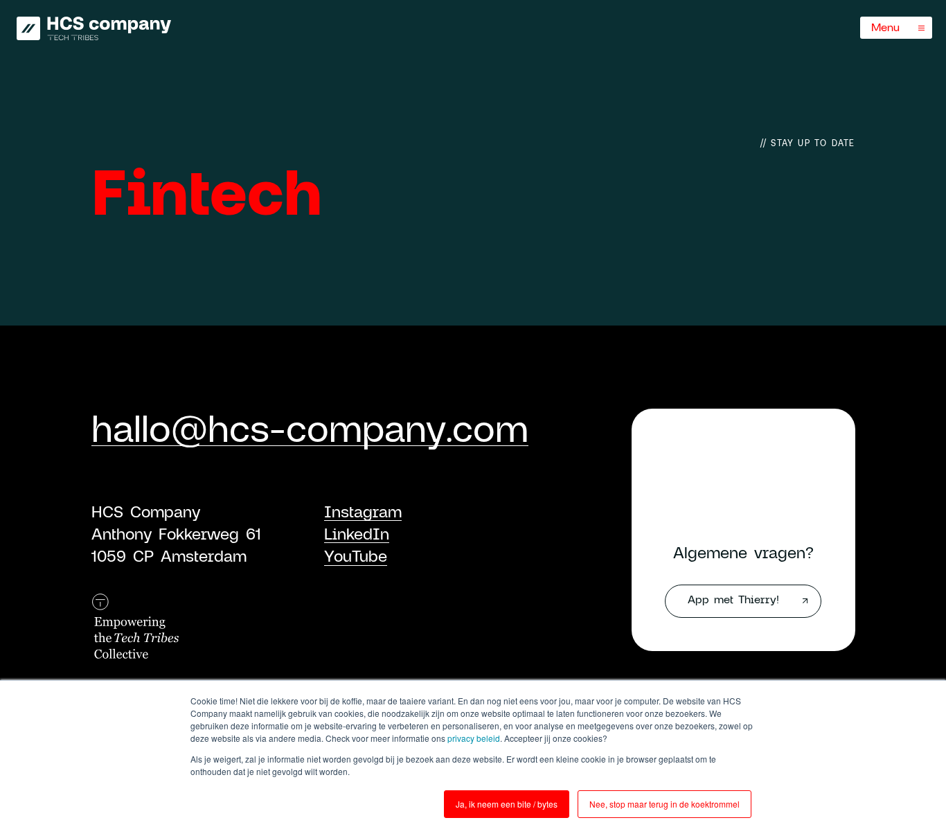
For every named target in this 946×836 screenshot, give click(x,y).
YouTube (355, 555)
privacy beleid (473, 738)
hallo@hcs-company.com (309, 427)
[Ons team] (94, 28)
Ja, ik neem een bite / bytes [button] (506, 804)
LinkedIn (356, 533)
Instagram (363, 511)
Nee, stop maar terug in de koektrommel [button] (664, 804)
